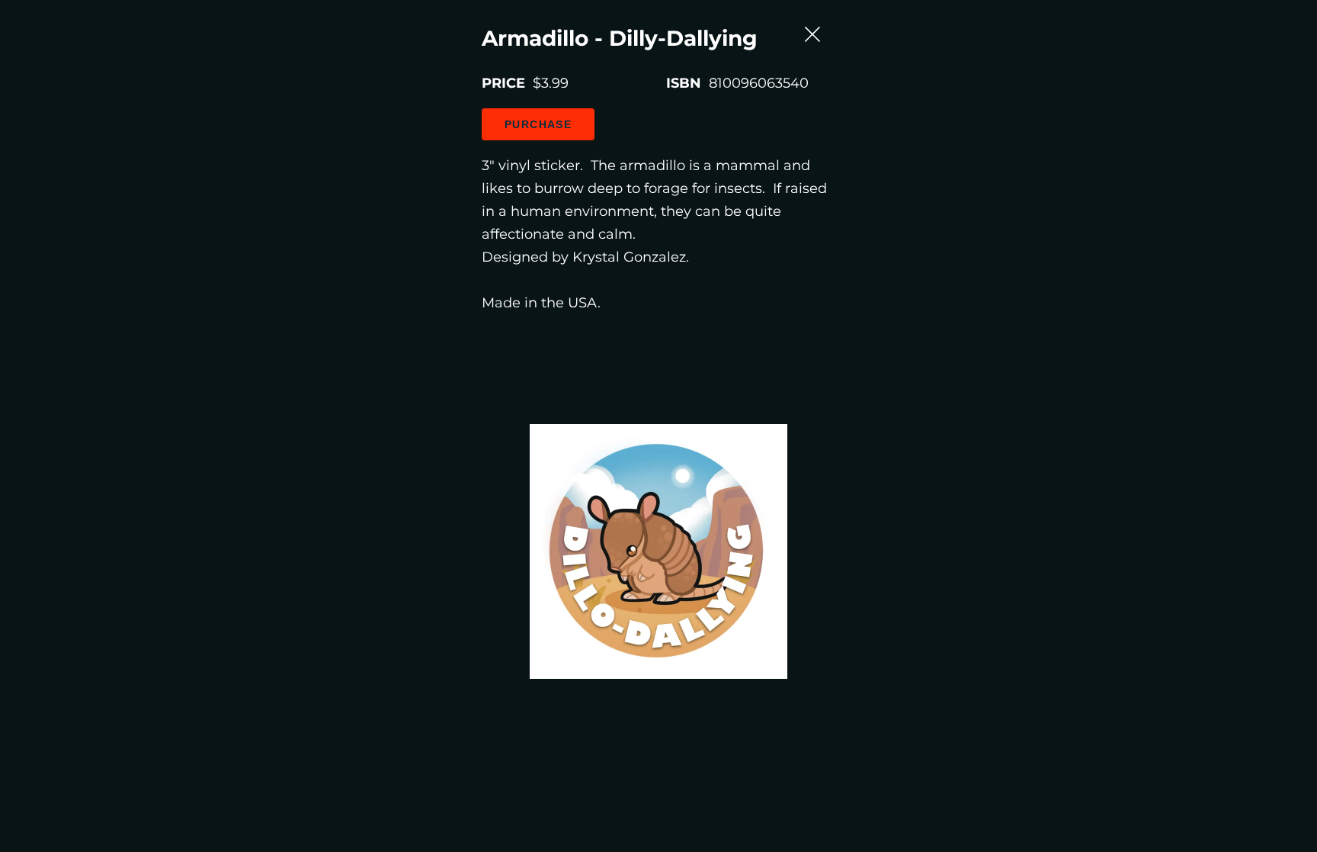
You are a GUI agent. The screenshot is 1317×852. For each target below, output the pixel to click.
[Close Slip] (826, 22)
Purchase (538, 124)
